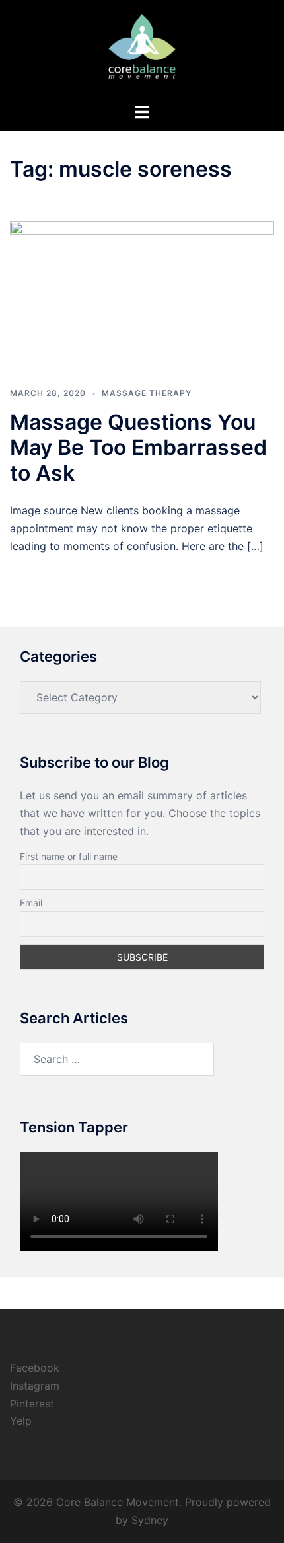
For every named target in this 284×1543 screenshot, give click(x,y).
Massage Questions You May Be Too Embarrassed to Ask (138, 447)
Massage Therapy (147, 393)
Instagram (34, 1385)
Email (31, 902)
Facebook (34, 1367)
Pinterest (32, 1403)
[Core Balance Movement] (142, 50)
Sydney (149, 1519)
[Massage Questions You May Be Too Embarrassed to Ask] (142, 295)
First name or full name (69, 856)
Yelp (21, 1420)
